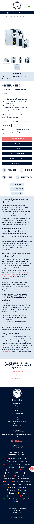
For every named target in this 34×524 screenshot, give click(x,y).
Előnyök (17, 406)
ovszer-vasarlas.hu (17, 154)
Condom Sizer (6, 277)
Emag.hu (17, 144)
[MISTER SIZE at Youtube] (18, 441)
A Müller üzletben (17, 139)
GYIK (17, 417)
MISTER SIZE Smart (19, 272)
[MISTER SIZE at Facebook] (12, 441)
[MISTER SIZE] (17, 393)
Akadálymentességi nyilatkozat (17, 508)
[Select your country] (29, 5)
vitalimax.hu (17, 163)
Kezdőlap (5, 16)
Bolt (10, 16)
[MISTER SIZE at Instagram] (15, 441)
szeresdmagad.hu (17, 158)
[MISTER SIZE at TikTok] (21, 441)
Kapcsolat (17, 424)
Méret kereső (17, 404)
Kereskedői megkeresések (17, 422)
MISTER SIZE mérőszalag (10, 274)
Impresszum (17, 510)
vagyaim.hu (17, 149)
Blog (17, 419)
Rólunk (17, 410)
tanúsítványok (17, 375)
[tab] (17, 184)
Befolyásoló (17, 426)
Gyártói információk (17, 371)
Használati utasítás (17, 379)
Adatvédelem (17, 512)
